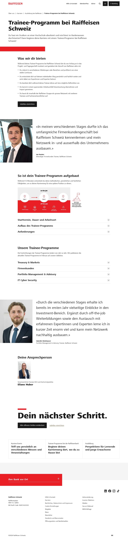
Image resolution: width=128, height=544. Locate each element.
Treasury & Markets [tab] (29, 262)
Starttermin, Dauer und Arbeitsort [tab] (37, 220)
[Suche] (99, 3)
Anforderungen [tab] (26, 231)
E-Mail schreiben (24, 389)
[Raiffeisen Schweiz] (15, 3)
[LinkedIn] (105, 491)
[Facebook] (109, 491)
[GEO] (58, 479)
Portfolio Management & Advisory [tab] (37, 274)
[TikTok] (118, 491)
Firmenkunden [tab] (26, 268)
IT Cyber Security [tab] (27, 280)
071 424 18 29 (24, 394)
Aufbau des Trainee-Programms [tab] (35, 225)
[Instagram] (114, 491)
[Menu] (105, 3)
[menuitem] (71, 3)
